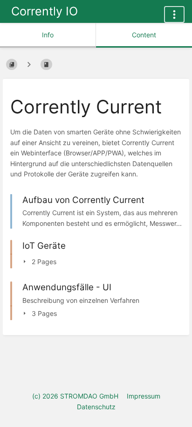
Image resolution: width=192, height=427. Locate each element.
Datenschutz (96, 407)
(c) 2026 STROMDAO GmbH (75, 396)
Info (48, 35)
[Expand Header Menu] (174, 14)
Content (144, 35)
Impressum (143, 396)
